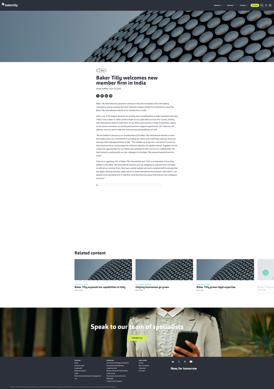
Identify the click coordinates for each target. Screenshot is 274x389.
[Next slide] (266, 273)
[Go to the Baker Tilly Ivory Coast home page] (10, 5)
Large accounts (112, 368)
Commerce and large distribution (118, 363)
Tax (75, 378)
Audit (76, 363)
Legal (76, 373)
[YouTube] (191, 361)
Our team (142, 371)
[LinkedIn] (173, 361)
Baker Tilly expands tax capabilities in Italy (99, 287)
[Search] (266, 5)
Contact (255, 5)
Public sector (111, 373)
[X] (179, 361)
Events (141, 363)
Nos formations (144, 365)
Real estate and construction (116, 376)
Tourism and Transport (114, 381)
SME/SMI (110, 378)
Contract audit (79, 365)
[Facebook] (185, 361)
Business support (80, 371)
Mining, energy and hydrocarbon (117, 371)
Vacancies (142, 368)
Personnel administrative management (87, 376)
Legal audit (78, 368)
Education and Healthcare (115, 365)
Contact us (137, 338)
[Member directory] (270, 5)
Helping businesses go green (152, 287)
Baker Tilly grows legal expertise (216, 287)
